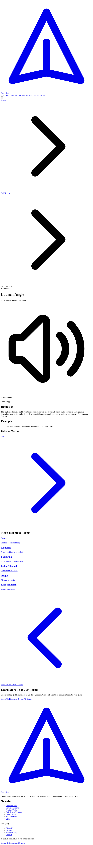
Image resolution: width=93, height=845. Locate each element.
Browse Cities (17, 95)
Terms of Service (18, 843)
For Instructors (11, 816)
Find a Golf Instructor (9, 699)
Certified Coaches (12, 808)
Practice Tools (27, 95)
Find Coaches (6, 95)
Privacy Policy (6, 843)
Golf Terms (37, 95)
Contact (9, 835)
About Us (9, 828)
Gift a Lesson (11, 814)
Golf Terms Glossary (14, 812)
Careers (9, 830)
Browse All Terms (24, 699)
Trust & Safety (11, 833)
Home (3, 100)
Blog (44, 95)
